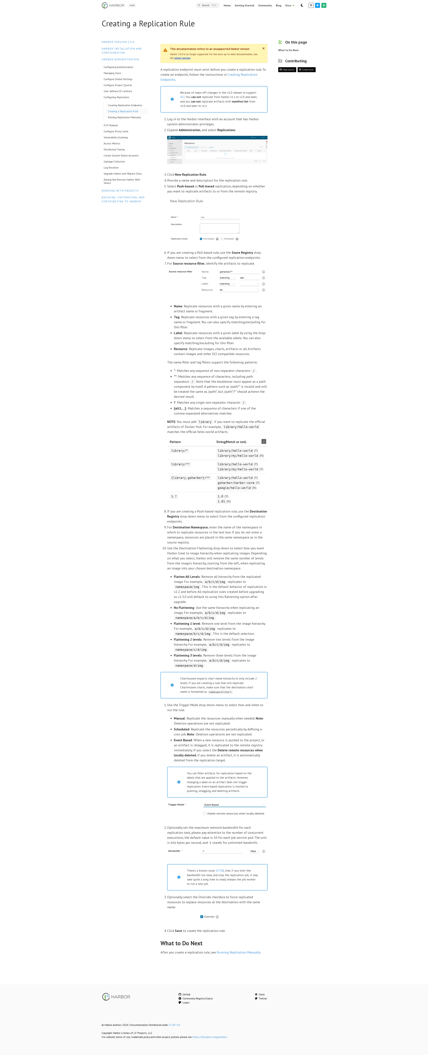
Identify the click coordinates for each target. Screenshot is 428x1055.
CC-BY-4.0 (174, 1025)
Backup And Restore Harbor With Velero (122, 181)
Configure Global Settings (118, 79)
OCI (182, 97)
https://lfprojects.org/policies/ (209, 1037)
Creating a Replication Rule (123, 111)
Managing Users (112, 73)
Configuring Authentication (118, 67)
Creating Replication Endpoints (125, 105)
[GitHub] (311, 5)
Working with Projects (120, 190)
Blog (278, 5)
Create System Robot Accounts (121, 155)
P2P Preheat (111, 125)
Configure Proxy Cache (116, 131)
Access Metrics (112, 143)
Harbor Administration (120, 59)
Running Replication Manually (124, 117)
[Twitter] (317, 5)
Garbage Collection (114, 161)
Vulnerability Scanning (116, 137)
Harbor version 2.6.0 (118, 42)
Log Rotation (111, 167)
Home (227, 5)
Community (265, 5)
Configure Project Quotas (118, 85)
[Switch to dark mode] (302, 5)
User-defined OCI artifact (118, 91)
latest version (182, 58)
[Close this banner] (263, 48)
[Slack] (323, 5)
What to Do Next (288, 50)
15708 (220, 870)
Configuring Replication (116, 97)
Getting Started (244, 5)
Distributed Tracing (114, 149)
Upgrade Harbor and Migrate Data (123, 173)
